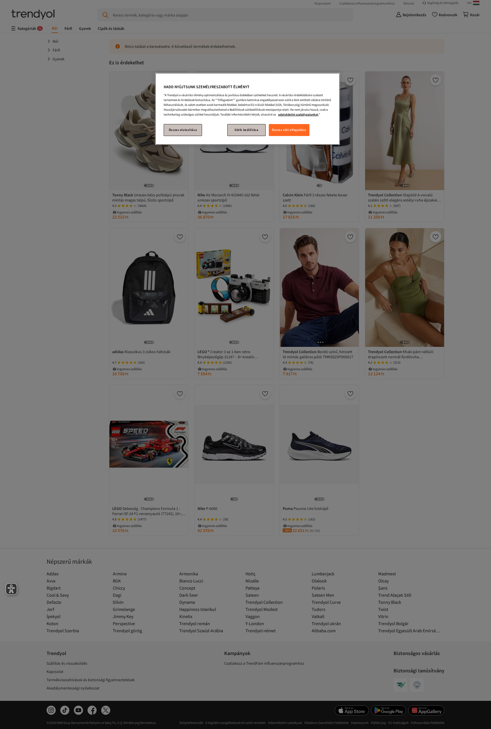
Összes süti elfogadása (289, 130)
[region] (247, 109)
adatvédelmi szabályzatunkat (298, 114)
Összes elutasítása (183, 130)
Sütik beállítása (246, 130)
